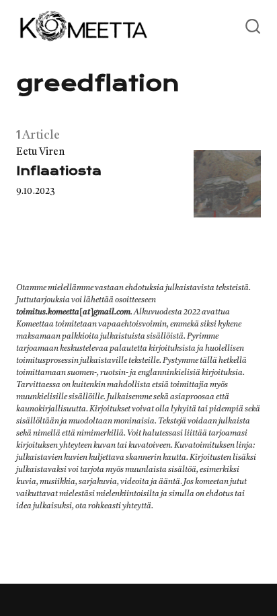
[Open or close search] (253, 27)
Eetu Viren (40, 152)
